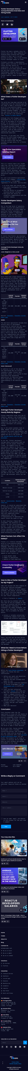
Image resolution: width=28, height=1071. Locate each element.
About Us (4, 939)
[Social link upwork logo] (11, 1046)
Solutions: (4, 961)
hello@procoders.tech (6, 948)
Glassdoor (10, 315)
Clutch (13, 691)
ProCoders (14, 1057)
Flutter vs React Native (13, 115)
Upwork (20, 598)
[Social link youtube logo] (24, 1046)
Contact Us (4, 945)
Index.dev (4, 502)
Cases (3, 936)
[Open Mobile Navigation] (25, 2)
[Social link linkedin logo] (20, 1046)
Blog (2, 942)
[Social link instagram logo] (15, 1046)
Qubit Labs (4, 317)
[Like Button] (9, 39)
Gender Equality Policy (15, 1063)
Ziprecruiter (10, 501)
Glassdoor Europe (20, 315)
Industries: (4, 971)
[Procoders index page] (5, 2)
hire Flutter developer (15, 670)
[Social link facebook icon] (2, 1046)
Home (3, 932)
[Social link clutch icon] (6, 1046)
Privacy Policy (15, 1062)
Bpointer (18, 501)
